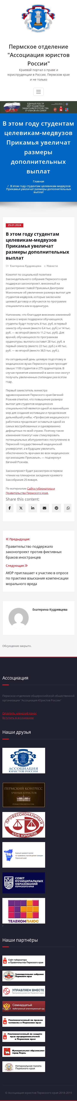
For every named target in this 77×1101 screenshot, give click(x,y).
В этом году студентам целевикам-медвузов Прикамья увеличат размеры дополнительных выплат (38, 189)
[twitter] (20, 508)
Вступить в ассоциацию (18, 718)
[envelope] (44, 508)
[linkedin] (32, 508)
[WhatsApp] (68, 508)
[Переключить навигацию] (38, 92)
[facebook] (9, 508)
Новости (52, 266)
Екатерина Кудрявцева (25, 266)
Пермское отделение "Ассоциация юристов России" (38, 55)
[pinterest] (56, 508)
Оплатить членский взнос (19, 713)
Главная (38, 181)
